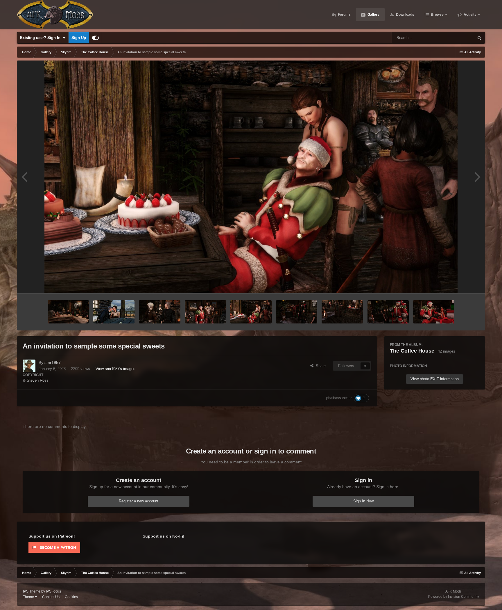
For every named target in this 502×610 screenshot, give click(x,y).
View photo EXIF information (434, 379)
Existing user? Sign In (41, 37)
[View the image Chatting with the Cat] (159, 311)
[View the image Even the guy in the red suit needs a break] (342, 311)
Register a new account (138, 501)
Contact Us (51, 597)
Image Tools (462, 282)
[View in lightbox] (251, 177)
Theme (29, 597)
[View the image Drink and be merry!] (388, 311)
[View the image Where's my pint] (68, 311)
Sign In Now (363, 501)
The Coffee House (412, 351)
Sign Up (78, 37)
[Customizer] (95, 37)
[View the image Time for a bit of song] (296, 311)
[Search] (479, 37)
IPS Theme (31, 591)
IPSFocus (53, 591)
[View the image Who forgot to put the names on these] (433, 311)
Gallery (373, 15)
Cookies (71, 597)
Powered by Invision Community (453, 597)
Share (319, 366)
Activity (469, 15)
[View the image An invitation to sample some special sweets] (251, 311)
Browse (437, 15)
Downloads (404, 15)
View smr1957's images (115, 369)
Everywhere (456, 38)
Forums (344, 15)
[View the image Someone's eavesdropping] (114, 311)
